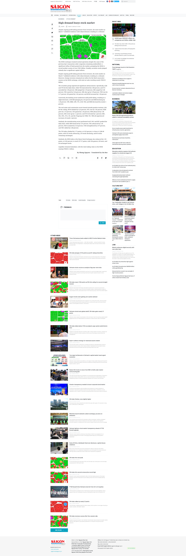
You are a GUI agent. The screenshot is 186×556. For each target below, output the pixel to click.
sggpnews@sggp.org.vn (56, 551)
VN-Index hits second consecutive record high (82, 472)
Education (89, 15)
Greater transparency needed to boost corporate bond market (87, 384)
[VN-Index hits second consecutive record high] (59, 477)
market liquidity (82, 200)
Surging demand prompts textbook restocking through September (121, 175)
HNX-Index (74, 200)
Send (103, 222)
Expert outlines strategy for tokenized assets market (84, 340)
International (72, 15)
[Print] (52, 40)
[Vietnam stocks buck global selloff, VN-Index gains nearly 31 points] (59, 316)
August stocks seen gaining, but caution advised (83, 297)
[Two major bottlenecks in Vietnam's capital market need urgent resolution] (59, 360)
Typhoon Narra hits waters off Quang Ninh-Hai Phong (125, 49)
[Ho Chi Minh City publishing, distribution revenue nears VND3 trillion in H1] (117, 229)
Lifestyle (122, 15)
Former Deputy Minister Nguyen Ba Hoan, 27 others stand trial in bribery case (123, 276)
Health (84, 15)
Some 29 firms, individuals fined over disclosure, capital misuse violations (87, 443)
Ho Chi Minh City (64, 15)
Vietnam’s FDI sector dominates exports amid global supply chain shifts (122, 133)
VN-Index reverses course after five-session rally (83, 516)
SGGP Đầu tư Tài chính (87, 1)
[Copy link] (52, 44)
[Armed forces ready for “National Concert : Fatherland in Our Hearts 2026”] (117, 212)
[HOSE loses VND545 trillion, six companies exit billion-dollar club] (124, 30)
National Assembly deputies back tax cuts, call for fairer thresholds (123, 84)
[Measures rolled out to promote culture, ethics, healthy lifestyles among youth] (130, 212)
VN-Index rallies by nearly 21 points (79, 501)
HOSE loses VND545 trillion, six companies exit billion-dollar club (125, 39)
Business (79, 15)
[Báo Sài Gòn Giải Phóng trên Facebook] (107, 1)
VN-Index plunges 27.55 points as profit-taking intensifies (86, 253)
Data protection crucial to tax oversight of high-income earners (123, 271)
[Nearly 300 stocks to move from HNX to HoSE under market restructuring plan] (59, 375)
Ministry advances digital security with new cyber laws (123, 248)
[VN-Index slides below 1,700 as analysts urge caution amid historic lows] (59, 331)
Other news (55, 235)
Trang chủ (51, 15)
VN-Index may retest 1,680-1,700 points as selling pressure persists (125, 44)
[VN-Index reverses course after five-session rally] (59, 521)
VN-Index (68, 200)
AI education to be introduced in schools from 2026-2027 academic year (122, 171)
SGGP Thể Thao (76, 1)
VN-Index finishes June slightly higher (80, 399)
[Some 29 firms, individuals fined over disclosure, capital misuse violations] (59, 448)
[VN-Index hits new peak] (59, 462)
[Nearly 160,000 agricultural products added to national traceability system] (124, 107)
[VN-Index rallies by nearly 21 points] (59, 506)
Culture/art (101, 15)
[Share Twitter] (52, 32)
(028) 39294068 (55, 549)
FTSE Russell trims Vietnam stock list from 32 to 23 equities (86, 487)
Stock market (71, 19)
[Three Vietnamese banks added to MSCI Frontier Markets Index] (59, 243)
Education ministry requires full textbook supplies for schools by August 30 (124, 152)
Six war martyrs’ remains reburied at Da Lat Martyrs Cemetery (123, 89)
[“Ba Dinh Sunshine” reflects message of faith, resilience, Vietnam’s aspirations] (130, 229)
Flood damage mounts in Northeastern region (123, 68)
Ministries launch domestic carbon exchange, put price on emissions (85, 414)
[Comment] (52, 49)
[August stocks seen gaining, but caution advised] (59, 302)
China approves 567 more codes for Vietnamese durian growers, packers (121, 143)
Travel (127, 15)
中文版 (95, 1)
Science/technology (114, 15)
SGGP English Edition (61, 8)
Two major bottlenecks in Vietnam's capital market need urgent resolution (87, 356)
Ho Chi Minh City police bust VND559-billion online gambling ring (123, 267)
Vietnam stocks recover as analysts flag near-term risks (85, 267)
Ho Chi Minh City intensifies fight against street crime (122, 262)
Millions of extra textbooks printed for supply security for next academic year (123, 180)
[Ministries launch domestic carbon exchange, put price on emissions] (59, 419)
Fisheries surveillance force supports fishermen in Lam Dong (121, 79)
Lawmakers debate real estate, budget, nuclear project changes (122, 93)
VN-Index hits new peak (76, 457)
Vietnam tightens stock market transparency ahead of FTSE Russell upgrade (86, 429)
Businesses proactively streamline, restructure (121, 138)
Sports (95, 15)
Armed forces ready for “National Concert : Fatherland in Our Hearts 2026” (117, 220)
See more (58, 530)
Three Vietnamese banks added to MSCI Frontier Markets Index (87, 238)
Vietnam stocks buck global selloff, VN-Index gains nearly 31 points (86, 312)
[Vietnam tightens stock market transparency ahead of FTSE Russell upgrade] (59, 433)
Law (106, 15)
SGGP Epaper (102, 1)
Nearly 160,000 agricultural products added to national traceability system (123, 116)
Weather (132, 15)
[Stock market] (52, 53)
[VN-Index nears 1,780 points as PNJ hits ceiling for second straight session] (59, 287)
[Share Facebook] (52, 28)
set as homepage (131, 548)
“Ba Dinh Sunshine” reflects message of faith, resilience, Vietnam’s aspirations (130, 237)
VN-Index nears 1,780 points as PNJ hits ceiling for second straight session (88, 283)
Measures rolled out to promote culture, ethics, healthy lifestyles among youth (130, 220)
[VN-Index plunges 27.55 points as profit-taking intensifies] (59, 258)
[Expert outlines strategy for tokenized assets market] (59, 345)
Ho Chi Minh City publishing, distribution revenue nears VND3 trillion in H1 (117, 237)
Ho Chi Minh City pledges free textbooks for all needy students (124, 59)
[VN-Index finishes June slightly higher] (59, 404)
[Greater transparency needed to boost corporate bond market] (59, 389)
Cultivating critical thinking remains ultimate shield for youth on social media (124, 54)
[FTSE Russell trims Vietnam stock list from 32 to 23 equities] (59, 492)
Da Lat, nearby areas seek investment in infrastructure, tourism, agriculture (122, 129)
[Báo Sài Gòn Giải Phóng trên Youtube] (110, 1)
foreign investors (91, 200)
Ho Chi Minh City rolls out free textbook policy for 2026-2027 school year (123, 166)
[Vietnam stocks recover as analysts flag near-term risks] (59, 272)
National (56, 15)
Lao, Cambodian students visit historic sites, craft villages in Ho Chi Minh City (123, 203)
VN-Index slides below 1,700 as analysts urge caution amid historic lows (88, 327)
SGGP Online (68, 1)
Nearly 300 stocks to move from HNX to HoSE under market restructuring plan (86, 370)
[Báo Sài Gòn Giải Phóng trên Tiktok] (112, 1)
